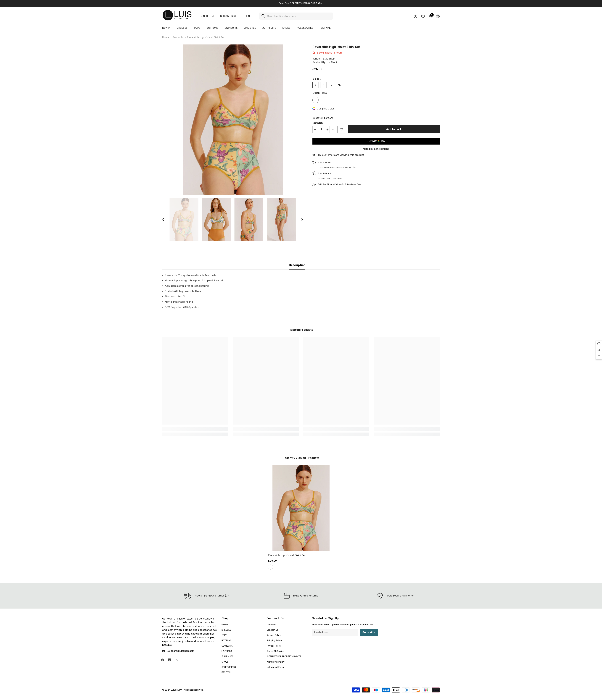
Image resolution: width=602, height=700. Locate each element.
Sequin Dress (229, 16)
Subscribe (368, 632)
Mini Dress (207, 16)
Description (297, 265)
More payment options (376, 148)
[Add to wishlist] (341, 129)
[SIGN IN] (415, 16)
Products (178, 37)
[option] (232, 119)
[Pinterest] (162, 660)
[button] (163, 219)
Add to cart (393, 129)
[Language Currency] (438, 16)
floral (270, 567)
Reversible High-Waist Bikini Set (287, 555)
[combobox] (299, 16)
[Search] (296, 16)
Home (165, 37)
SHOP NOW (316, 3)
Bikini (247, 16)
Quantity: (318, 123)
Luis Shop (329, 58)
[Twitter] (176, 660)
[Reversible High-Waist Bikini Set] (301, 508)
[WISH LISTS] (423, 16)
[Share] (335, 129)
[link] (195, 429)
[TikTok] (169, 660)
